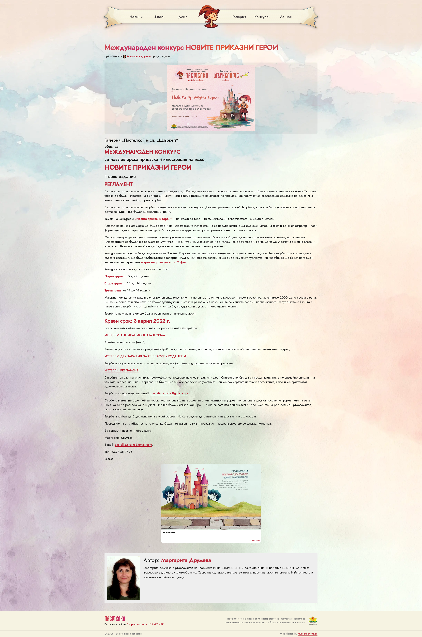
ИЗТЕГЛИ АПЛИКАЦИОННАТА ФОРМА (135, 335)
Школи (159, 16)
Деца (182, 16)
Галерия (239, 16)
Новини (136, 16)
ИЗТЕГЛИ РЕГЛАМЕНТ (121, 370)
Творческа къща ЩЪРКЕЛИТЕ (145, 624)
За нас (286, 16)
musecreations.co (307, 634)
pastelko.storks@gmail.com (169, 393)
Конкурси (262, 16)
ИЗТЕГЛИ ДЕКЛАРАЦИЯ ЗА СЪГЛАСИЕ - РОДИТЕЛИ (145, 356)
